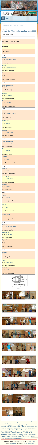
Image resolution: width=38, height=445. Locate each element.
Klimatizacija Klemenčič (22, 428)
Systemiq (25, 434)
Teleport (34, 434)
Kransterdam (30, 428)
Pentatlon (12, 430)
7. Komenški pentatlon (16, 422)
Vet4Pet (9, 436)
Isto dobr (6, 428)
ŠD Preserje (25, 436)
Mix (3, 430)
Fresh (24, 426)
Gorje (36, 426)
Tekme (21, 25)
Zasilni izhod (14, 436)
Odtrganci (7, 430)
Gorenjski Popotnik (30, 426)
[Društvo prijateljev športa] (12, 5)
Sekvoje (9, 434)
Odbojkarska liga (7, 25)
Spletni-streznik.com (29, 443)
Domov (3, 23)
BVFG (30, 424)
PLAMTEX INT (6, 432)
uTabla (3, 436)
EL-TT (20, 426)
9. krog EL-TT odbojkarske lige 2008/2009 (19, 31)
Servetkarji (13, 434)
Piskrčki (31, 430)
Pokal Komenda (16, 432)
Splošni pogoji (31, 441)
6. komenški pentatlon (6, 422)
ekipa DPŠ (15, 426)
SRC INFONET (20, 434)
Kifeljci (11, 428)
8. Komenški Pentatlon (26, 422)
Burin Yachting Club (25, 424)
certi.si (34, 424)
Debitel (8, 426)
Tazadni (30, 434)
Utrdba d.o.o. (12, 443)
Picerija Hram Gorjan (23, 430)
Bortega (18, 424)
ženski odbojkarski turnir (18, 438)
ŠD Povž (20, 436)
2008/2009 (16, 25)
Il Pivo (2, 428)
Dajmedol (3, 426)
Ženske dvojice (8, 438)
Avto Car (14, 424)
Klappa (15, 428)
